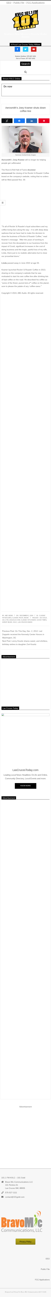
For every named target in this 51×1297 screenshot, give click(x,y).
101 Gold (43, 618)
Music (26, 618)
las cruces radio (25, 622)
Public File (18, 3)
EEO (9, 3)
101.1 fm (5, 620)
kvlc (15, 622)
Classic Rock (17, 618)
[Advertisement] (25, 204)
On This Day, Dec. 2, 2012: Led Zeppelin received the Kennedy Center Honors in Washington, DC (23, 634)
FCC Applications (35, 3)
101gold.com (14, 620)
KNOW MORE (25, 786)
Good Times (42, 620)
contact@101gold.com (14, 1197)
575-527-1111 (11, 1192)
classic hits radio (28, 620)
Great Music (7, 622)
